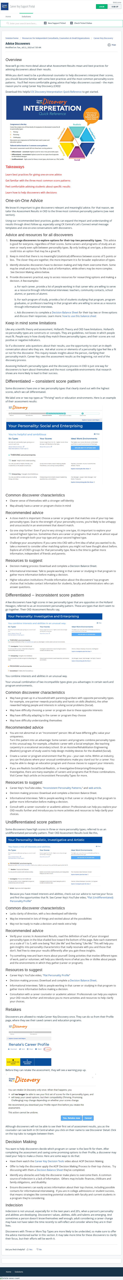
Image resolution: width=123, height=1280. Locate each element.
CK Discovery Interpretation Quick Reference (56, 91)
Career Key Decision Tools (49, 1161)
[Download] (56, 660)
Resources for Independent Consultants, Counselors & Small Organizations (56, 38)
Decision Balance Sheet (65, 312)
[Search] (7, 24)
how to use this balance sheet (79, 316)
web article (95, 788)
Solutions (26, 16)
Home (8, 16)
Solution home (12, 38)
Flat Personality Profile (56, 975)
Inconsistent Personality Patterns (62, 788)
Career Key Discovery (103, 38)
